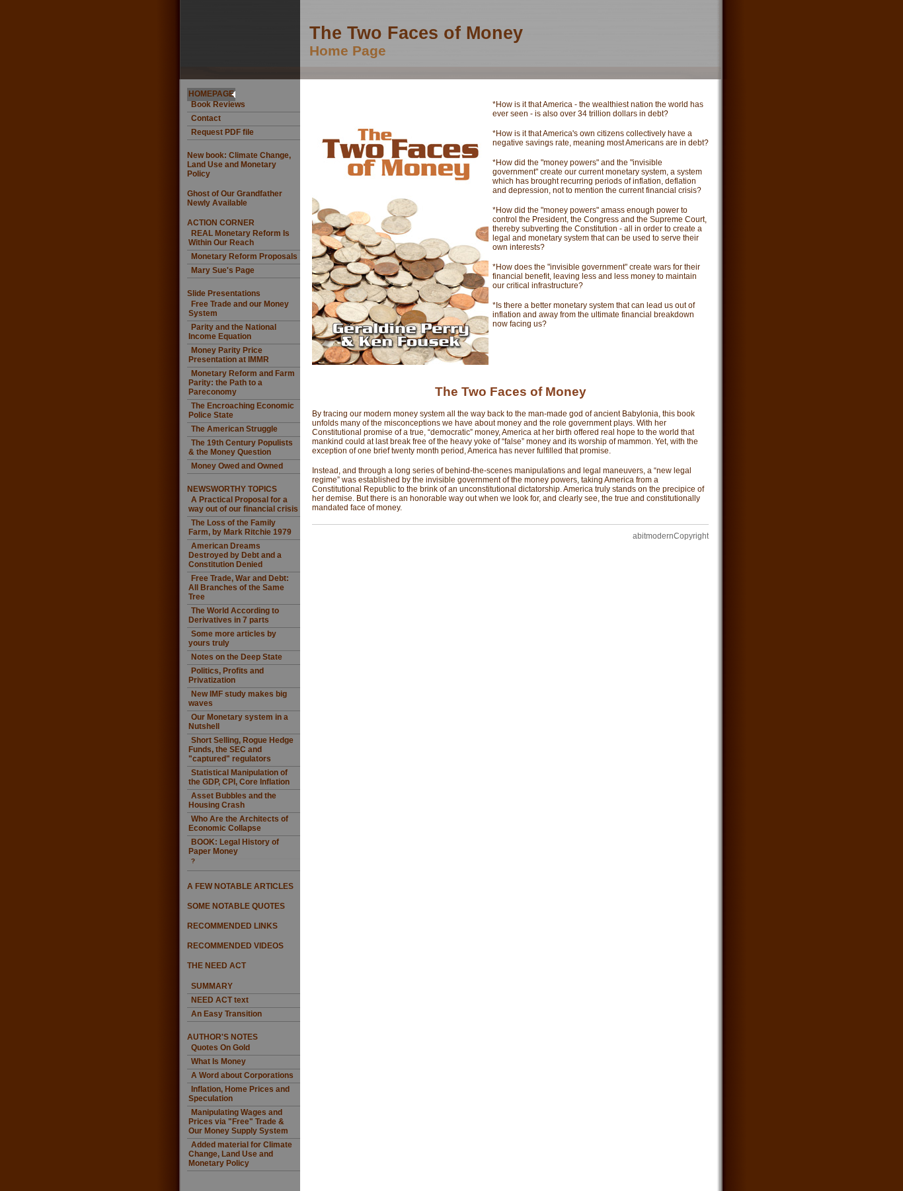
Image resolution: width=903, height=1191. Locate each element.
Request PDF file (222, 132)
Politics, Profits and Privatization (226, 675)
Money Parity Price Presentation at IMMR (228, 355)
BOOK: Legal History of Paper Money (233, 846)
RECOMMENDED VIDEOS (235, 945)
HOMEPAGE (211, 93)
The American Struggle (234, 429)
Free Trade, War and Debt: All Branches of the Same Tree (238, 587)
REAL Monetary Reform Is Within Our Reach (239, 238)
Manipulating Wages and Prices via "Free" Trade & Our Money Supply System (238, 1121)
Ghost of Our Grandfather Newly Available (234, 198)
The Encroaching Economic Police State (241, 410)
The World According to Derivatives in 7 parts (233, 615)
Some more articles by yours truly (232, 638)
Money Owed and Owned (237, 466)
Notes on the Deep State (236, 657)
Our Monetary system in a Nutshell (238, 721)
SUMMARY (212, 986)
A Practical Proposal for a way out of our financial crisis (243, 504)
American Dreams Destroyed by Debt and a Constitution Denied (235, 555)
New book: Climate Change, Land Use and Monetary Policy (239, 164)
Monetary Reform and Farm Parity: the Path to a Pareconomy (241, 383)
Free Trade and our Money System (238, 308)
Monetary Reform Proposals (244, 256)
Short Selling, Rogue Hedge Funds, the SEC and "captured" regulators (241, 749)
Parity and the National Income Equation (232, 332)
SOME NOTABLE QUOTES (236, 906)
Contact (206, 118)
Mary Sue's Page (223, 270)
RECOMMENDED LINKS (232, 926)
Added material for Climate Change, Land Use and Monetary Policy (240, 1154)
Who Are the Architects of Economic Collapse (238, 823)
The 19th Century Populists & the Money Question (240, 447)
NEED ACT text (220, 1000)
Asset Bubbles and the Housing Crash (232, 800)
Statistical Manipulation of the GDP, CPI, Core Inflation (239, 777)
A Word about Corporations (242, 1075)
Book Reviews (218, 104)
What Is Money (218, 1061)
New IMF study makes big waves (237, 698)
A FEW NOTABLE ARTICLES (240, 886)
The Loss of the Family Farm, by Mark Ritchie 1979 (240, 527)
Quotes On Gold (220, 1047)
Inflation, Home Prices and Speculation (239, 1094)
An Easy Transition (226, 1013)
